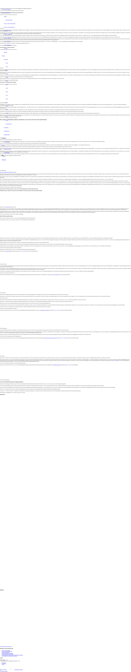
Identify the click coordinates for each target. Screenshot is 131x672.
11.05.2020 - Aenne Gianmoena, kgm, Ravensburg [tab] (8, 45)
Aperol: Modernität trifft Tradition (7, 653)
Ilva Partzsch (2, 172)
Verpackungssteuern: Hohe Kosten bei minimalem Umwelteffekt (12, 655)
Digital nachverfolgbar (5, 652)
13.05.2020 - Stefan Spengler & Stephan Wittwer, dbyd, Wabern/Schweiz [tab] (12, 10)
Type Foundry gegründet (6, 650)
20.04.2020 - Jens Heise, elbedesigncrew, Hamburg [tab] (8, 308)
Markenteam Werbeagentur (9, 172)
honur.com (117, 360)
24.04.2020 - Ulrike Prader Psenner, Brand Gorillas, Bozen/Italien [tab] (10, 247)
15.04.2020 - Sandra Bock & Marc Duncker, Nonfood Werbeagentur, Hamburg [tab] (13, 363)
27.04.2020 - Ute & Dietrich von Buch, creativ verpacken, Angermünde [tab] (11, 214)
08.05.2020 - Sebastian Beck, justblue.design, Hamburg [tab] (9, 80)
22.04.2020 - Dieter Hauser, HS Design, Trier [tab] (7, 272)
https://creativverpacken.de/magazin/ (6, 646)
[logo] (7, 4)
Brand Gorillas (8, 251)
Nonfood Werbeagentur (57, 364)
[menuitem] (66, 662)
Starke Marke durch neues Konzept (7, 654)
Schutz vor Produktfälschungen (7, 651)
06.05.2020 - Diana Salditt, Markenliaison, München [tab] (8, 117)
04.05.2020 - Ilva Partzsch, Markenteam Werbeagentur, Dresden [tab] (10, 155)
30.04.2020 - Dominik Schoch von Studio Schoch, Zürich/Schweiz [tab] (11, 187)
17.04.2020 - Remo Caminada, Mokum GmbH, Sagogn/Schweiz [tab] (10, 336)
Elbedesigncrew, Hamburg (45, 310)
